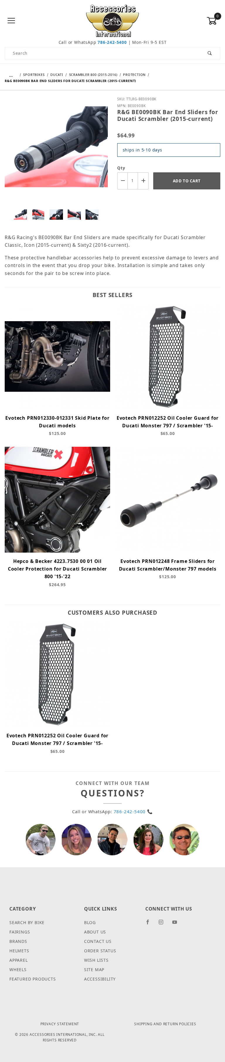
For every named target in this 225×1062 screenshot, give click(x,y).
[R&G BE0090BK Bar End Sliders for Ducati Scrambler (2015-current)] (56, 151)
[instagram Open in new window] (163, 924)
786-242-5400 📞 (133, 811)
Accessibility (100, 979)
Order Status (100, 950)
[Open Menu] (11, 21)
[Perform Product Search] (210, 53)
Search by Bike (27, 922)
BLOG (90, 922)
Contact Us (98, 941)
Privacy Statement (59, 1023)
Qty (121, 168)
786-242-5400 (112, 42)
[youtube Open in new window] (177, 924)
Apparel (18, 960)
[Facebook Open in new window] (150, 924)
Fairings (19, 932)
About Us (95, 932)
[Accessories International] (113, 20)
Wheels (18, 969)
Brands (18, 941)
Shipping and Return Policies (165, 1023)
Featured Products (32, 979)
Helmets (19, 950)
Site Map (94, 969)
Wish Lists (96, 960)
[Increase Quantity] (143, 180)
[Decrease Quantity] (122, 180)
